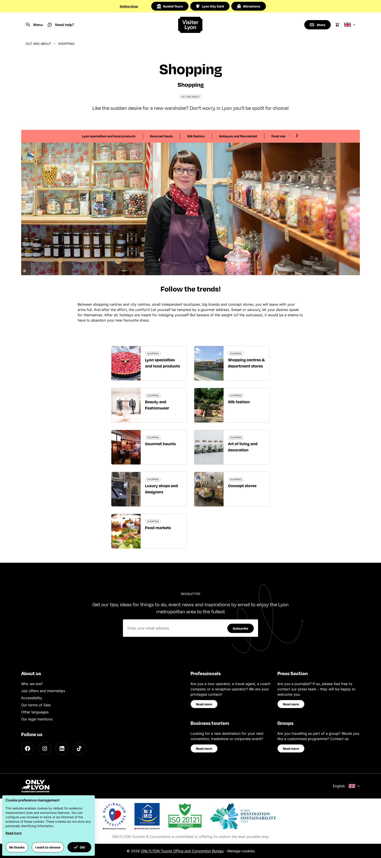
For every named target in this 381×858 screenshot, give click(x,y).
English (339, 786)
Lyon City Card (213, 6)
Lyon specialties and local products (109, 136)
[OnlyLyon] (35, 786)
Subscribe (240, 628)
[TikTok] (79, 748)
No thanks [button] (17, 847)
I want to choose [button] (47, 847)
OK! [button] (82, 847)
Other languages (35, 712)
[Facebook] (27, 748)
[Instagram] (44, 748)
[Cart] (337, 25)
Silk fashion (196, 136)
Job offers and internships (43, 691)
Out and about (38, 43)
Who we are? (32, 684)
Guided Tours (173, 6)
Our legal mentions (36, 719)
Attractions (251, 6)
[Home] (191, 25)
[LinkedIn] (62, 748)
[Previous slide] (290, 135)
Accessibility (31, 698)
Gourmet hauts (161, 136)
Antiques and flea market (238, 136)
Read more (204, 704)
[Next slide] (297, 135)
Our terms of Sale (35, 705)
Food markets (281, 136)
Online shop (129, 6)
